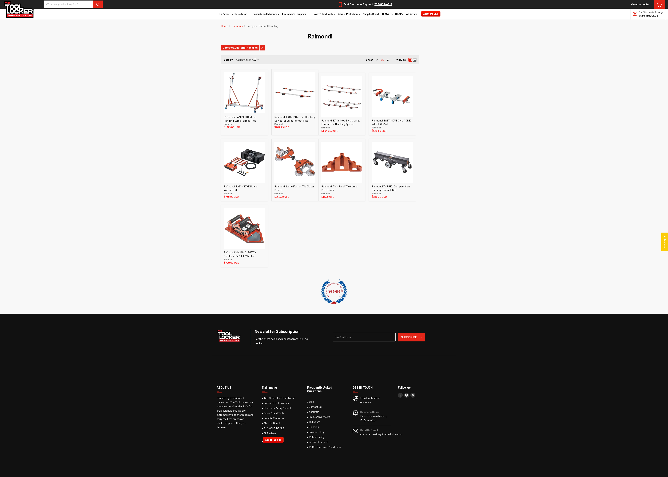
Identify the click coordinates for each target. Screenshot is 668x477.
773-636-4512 (383, 4)
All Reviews (412, 14)
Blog (311, 401)
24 (377, 59)
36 (382, 59)
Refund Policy (316, 437)
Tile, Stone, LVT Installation (233, 14)
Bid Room (314, 421)
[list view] (414, 60)
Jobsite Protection (348, 14)
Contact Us (315, 406)
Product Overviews (319, 416)
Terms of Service (318, 442)
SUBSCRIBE (409, 337)
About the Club (430, 13)
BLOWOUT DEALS (392, 14)
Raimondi (237, 25)
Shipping (314, 426)
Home (224, 25)
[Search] (98, 4)
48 (388, 59)
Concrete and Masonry (265, 14)
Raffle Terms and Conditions (325, 447)
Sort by (228, 59)
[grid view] (410, 60)
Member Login (640, 4)
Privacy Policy (316, 431)
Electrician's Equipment (295, 14)
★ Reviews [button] (664, 241)
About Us (314, 411)
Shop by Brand (371, 14)
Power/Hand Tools (323, 14)
